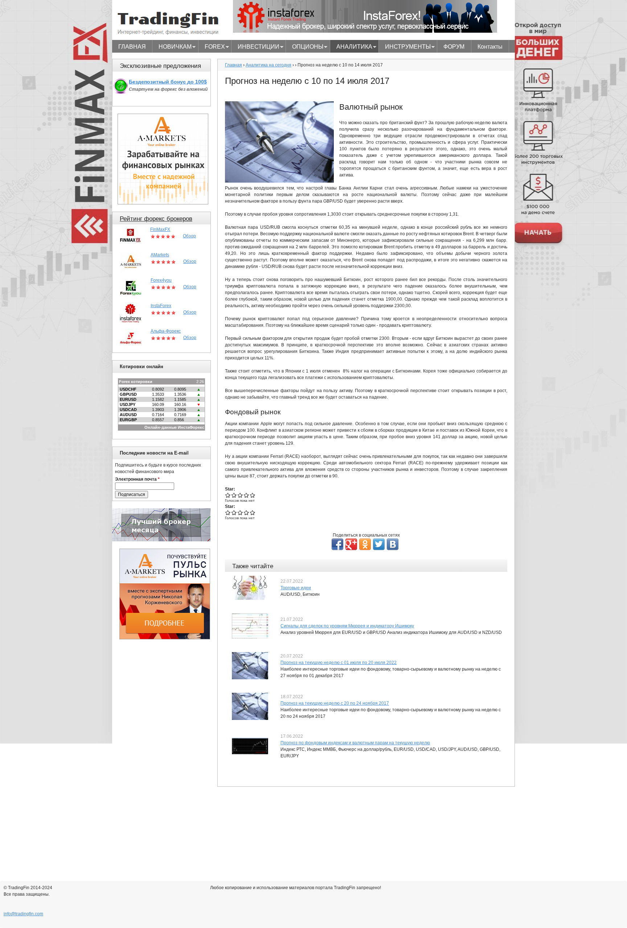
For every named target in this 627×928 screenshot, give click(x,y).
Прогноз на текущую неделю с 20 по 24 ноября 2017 (334, 703)
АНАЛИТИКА (351, 48)
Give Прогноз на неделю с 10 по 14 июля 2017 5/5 (253, 495)
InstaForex (161, 305)
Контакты (490, 47)
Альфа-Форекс (166, 331)
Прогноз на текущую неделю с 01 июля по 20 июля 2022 (338, 662)
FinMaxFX (160, 229)
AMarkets (160, 254)
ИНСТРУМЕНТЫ (405, 48)
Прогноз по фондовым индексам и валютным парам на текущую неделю (355, 742)
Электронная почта (137, 479)
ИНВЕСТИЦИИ (255, 48)
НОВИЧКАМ (172, 48)
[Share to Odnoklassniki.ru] (365, 544)
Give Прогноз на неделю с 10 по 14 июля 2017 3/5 (240, 495)
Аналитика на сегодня (268, 65)
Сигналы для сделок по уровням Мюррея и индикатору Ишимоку (347, 625)
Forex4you (161, 280)
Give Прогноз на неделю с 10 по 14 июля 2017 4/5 (246, 495)
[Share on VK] (392, 544)
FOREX (211, 48)
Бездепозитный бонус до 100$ (168, 82)
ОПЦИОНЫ (304, 48)
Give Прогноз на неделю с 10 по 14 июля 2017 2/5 (234, 495)
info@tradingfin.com (23, 913)
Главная (233, 65)
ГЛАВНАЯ (132, 47)
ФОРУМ (453, 47)
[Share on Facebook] (337, 544)
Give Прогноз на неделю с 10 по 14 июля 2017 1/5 (228, 495)
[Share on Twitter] (379, 544)
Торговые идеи (295, 587)
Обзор (189, 236)
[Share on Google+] (351, 544)
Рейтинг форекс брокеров (156, 218)
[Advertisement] (164, 755)
